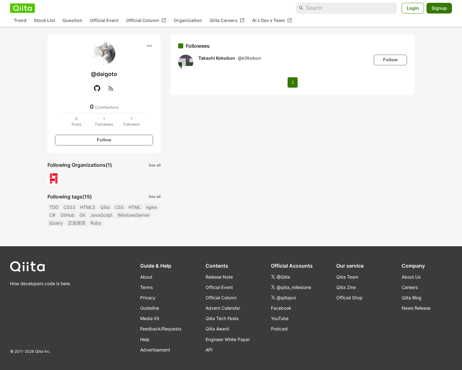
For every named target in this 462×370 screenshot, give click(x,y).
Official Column (146, 20)
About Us (411, 277)
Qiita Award (217, 328)
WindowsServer (134, 215)
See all (155, 165)
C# (52, 215)
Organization (188, 20)
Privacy (148, 297)
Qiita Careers (227, 20)
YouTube (280, 318)
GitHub (67, 215)
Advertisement (155, 349)
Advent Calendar (223, 308)
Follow (104, 139)
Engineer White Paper (228, 339)
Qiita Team (347, 277)
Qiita (105, 207)
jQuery (56, 223)
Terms (146, 287)
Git (82, 215)
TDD (53, 207)
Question (72, 20)
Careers (410, 287)
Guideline (149, 308)
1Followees (104, 121)
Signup (439, 8)
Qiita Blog (411, 297)
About (146, 277)
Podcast (279, 328)
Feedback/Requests (160, 328)
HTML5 (87, 207)
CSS (119, 207)
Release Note (219, 277)
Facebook (281, 308)
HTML (135, 207)
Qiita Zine (346, 287)
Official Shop (349, 297)
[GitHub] (97, 88)
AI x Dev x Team (272, 20)
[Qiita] (22, 8)
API (209, 349)
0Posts (76, 121)
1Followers (131, 121)
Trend (20, 20)
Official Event (104, 20)
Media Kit (149, 318)
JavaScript (101, 215)
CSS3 (69, 207)
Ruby (96, 223)
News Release (416, 308)
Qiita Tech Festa (222, 318)
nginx (151, 207)
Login (413, 8)
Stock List (44, 20)
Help (145, 339)
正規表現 (76, 223)
